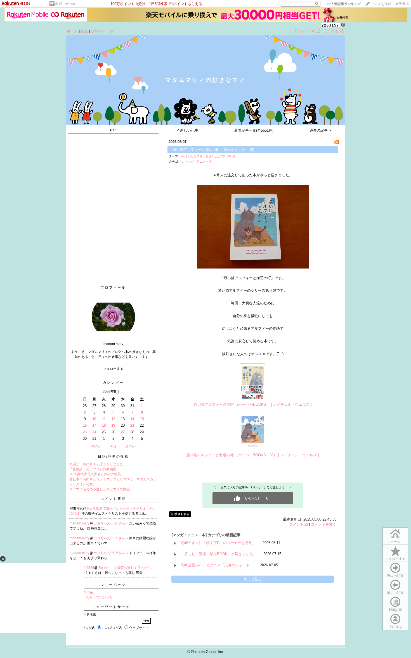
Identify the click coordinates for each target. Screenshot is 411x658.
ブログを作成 (381, 4)
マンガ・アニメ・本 (198, 161)
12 (113, 419)
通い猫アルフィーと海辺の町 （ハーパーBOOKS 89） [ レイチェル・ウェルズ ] (252, 455)
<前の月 (95, 446)
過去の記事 (395, 576)
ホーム (72, 31)
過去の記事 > (320, 130)
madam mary (79, 523)
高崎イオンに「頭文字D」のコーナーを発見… (218, 543)
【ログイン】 (334, 31)
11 (104, 419)
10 (94, 419)
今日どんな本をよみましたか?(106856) (208, 156)
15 (142, 419)
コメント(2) (298, 524)
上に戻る (395, 627)
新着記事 (395, 610)
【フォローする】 (307, 31)
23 (85, 432)
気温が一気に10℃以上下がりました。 (98, 464)
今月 (113, 446)
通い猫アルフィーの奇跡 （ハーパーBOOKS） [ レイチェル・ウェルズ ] (253, 404)
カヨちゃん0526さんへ (111, 523)
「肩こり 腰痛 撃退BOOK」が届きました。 (219, 554)
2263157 (330, 25)
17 (94, 425)
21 (132, 425)
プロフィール (102, 31)
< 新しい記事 (187, 130)
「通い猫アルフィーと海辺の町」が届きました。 (209, 150)
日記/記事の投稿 (113, 457)
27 (123, 432)
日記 (84, 31)
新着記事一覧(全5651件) (253, 130)
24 (94, 432)
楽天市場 (402, 4)
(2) (252, 150)
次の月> (131, 446)
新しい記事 (395, 593)
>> (344, 4)
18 (104, 425)
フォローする (395, 559)
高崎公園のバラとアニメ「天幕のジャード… (217, 565)
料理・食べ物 (65, 4)
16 (85, 425)
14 (132, 419)
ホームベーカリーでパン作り (91, 597)
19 (113, 425)
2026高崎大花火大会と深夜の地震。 (96, 474)
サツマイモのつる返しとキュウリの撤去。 (101, 489)
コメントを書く (323, 524)
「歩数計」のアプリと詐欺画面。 (94, 469)
